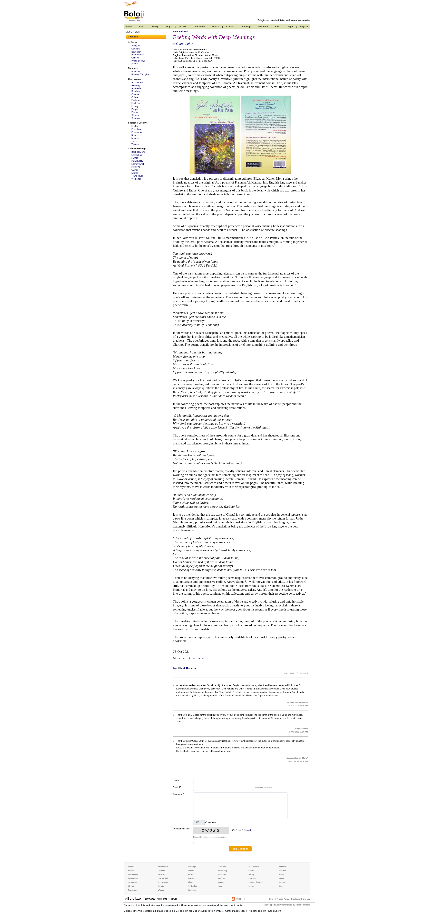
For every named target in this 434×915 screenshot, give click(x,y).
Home (271, 899)
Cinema (135, 94)
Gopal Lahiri (184, 43)
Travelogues (137, 176)
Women (135, 144)
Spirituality (136, 118)
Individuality (137, 161)
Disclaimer (296, 899)
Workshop (136, 179)
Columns (132, 68)
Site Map (306, 899)
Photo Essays (138, 60)
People (134, 109)
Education (136, 51)
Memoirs (135, 167)
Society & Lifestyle (137, 122)
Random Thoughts (140, 74)
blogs (169, 26)
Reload (247, 830)
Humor (134, 158)
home (128, 26)
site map (246, 26)
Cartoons (135, 48)
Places (134, 112)
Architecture (137, 82)
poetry (155, 26)
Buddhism (136, 91)
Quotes (135, 170)
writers (182, 26)
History (134, 106)
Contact (230, 26)
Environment (137, 54)
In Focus (132, 42)
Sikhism (135, 115)
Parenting (136, 129)
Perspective (137, 132)
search (215, 26)
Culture (134, 97)
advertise (263, 26)
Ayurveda (136, 88)
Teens (134, 141)
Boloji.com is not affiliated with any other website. (284, 20)
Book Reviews (138, 152)
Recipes (135, 135)
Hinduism (136, 103)
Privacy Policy (283, 899)
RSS (277, 26)
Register (304, 26)
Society (135, 138)
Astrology (136, 85)
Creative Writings (137, 148)
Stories (134, 173)
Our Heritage (134, 79)
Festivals (135, 100)
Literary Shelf (137, 164)
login (290, 26)
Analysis (135, 45)
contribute (199, 26)
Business (136, 71)
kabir (141, 26)
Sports (134, 63)
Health (134, 126)
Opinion (135, 57)
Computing (136, 155)
